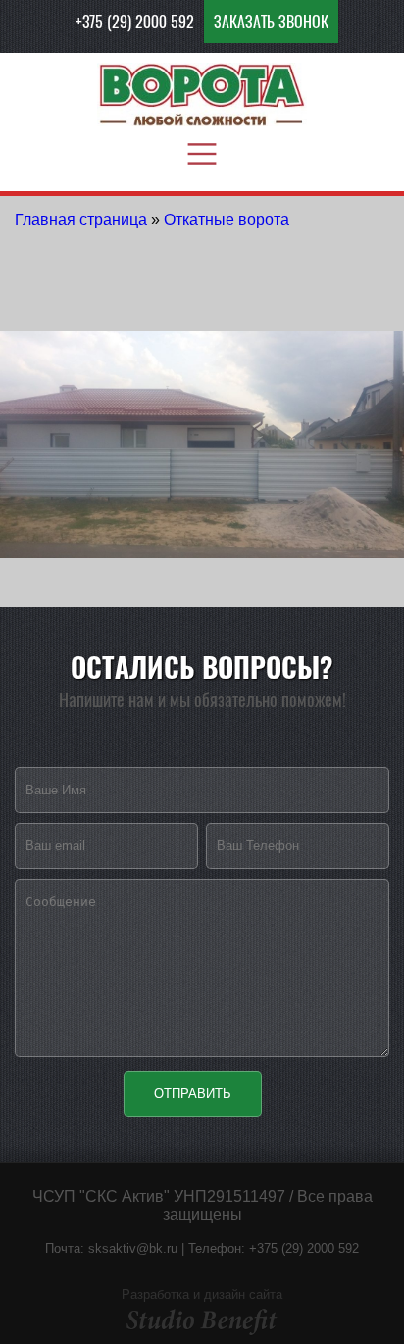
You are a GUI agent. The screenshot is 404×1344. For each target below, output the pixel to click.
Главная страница (81, 220)
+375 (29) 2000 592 (135, 21)
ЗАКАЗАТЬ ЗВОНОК (271, 21)
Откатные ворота (226, 220)
